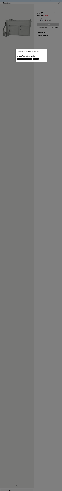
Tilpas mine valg (36, 59)
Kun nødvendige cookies (28, 59)
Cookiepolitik (33, 56)
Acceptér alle (20, 59)
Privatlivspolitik (27, 56)
